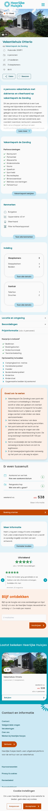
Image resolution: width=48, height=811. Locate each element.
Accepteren (30, 806)
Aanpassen (14, 806)
